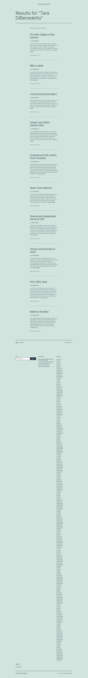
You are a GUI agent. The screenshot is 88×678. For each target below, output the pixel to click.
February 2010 (59, 443)
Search (17, 356)
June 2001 (58, 606)
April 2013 (58, 384)
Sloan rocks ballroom (41, 187)
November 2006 (60, 504)
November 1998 (60, 655)
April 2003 (58, 572)
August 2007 (59, 490)
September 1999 (60, 639)
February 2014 (59, 368)
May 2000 (58, 627)
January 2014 (59, 370)
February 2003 (59, 575)
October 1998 (59, 656)
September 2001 (60, 602)
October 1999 (59, 638)
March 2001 (59, 611)
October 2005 (59, 525)
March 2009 (59, 461)
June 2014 (59, 362)
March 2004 (59, 555)
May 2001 (58, 608)
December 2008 (60, 465)
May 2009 (58, 457)
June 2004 (59, 550)
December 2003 (60, 559)
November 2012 (60, 392)
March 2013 (59, 385)
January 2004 (59, 558)
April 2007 (58, 497)
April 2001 (58, 609)
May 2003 (58, 570)
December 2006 (60, 503)
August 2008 (59, 472)
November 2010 (60, 429)
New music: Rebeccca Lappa (43, 366)
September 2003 (60, 564)
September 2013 (60, 376)
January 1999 (59, 652)
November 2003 (60, 561)
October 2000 (59, 619)
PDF (58, 673)
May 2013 (58, 382)
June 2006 (59, 512)
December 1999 (60, 634)
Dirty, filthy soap (38, 281)
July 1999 (58, 642)
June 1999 (58, 644)
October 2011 (59, 412)
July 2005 (58, 530)
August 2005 (59, 528)
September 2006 (60, 508)
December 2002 (60, 578)
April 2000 (58, 628)
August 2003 (59, 566)
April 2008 (58, 478)
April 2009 (58, 459)
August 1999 (59, 641)
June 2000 (59, 625)
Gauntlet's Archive (44, 4)
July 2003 (58, 567)
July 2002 (58, 586)
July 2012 (58, 398)
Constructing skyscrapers (43, 94)
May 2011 (58, 420)
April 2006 (58, 515)
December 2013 (60, 371)
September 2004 (60, 545)
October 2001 (59, 600)
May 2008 (58, 476)
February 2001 (59, 613)
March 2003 (59, 573)
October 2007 (59, 487)
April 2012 (58, 403)
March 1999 (59, 649)
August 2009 (59, 453)
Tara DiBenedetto (35, 40)
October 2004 (59, 544)
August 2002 (59, 584)
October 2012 (59, 393)
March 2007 (59, 498)
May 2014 (58, 363)
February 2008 (59, 481)
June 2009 (59, 456)
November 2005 (60, 523)
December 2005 (60, 522)
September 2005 (60, 526)
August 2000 (59, 622)
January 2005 (59, 539)
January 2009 (59, 464)
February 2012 (59, 406)
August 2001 (59, 603)
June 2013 (58, 381)
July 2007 (58, 492)
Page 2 (22, 342)
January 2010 (59, 445)
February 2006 (59, 519)
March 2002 (59, 592)
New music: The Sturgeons (43, 364)
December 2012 (60, 390)
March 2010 (59, 442)
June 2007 (59, 493)
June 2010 (58, 437)
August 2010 (59, 434)
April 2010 (58, 440)
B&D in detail (36, 65)
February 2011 (59, 425)
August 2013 (59, 378)
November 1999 (60, 636)
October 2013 (59, 374)
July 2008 (58, 473)
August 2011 (59, 415)
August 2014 (59, 359)
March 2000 (59, 630)
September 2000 (60, 620)
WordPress (70, 673)
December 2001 (60, 597)
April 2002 (58, 591)
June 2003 (59, 569)
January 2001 (59, 614)
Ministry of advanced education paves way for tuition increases (45, 360)
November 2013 (60, 373)
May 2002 (58, 589)
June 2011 (58, 418)
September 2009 (60, 451)
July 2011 (58, 417)
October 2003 (59, 562)
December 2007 (60, 484)
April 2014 (58, 365)
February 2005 (59, 537)
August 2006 (59, 509)
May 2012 (58, 401)
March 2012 (59, 404)
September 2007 (60, 489)
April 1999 (58, 647)
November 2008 (60, 467)
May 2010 (58, 439)
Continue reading (34, 80)
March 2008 (59, 479)
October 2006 (59, 506)
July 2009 (58, 454)
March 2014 (59, 367)
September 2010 (60, 432)
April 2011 (58, 421)
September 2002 (60, 583)
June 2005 (59, 531)
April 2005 (58, 534)
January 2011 (59, 426)
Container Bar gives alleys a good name (46, 361)
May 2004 (58, 551)
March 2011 (59, 423)
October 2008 (59, 468)
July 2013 (58, 379)
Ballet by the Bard (39, 311)
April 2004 (59, 553)
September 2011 (60, 414)
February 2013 (59, 387)
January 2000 (59, 633)
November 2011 (60, 410)
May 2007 (58, 495)
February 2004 (59, 556)
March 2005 (59, 536)
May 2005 (58, 533)
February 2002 (59, 594)
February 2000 (59, 631)
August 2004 (59, 547)
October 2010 (59, 431)
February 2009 (59, 462)
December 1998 (60, 653)
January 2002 (59, 595)
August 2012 (59, 396)
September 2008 (60, 470)
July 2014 (58, 360)
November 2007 (60, 486)
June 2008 (59, 475)
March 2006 (59, 517)
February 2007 (59, 500)
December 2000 (60, 616)
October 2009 (59, 450)
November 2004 (60, 542)
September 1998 (60, 658)
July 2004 (58, 548)
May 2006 (58, 514)
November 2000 (60, 617)
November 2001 (60, 598)
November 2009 (60, 448)
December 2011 (59, 409)
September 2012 (60, 395)
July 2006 (58, 511)
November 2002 (60, 580)
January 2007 (59, 501)
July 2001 (58, 605)
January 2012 (59, 407)
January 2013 (59, 389)
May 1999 (58, 645)
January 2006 (59, 520)
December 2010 (60, 428)
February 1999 (59, 650)
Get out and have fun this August (44, 363)
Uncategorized (18, 666)
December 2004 (60, 540)
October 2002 (59, 581)
